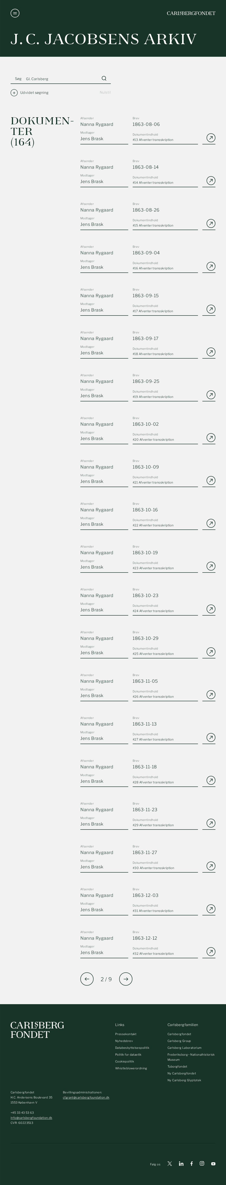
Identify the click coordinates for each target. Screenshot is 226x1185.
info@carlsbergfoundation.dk (31, 1117)
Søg (18, 79)
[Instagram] (202, 1164)
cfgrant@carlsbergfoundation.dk (86, 1097)
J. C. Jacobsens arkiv (104, 39)
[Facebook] (191, 1164)
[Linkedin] (181, 1164)
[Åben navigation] (15, 13)
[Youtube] (213, 1164)
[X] (170, 1164)
